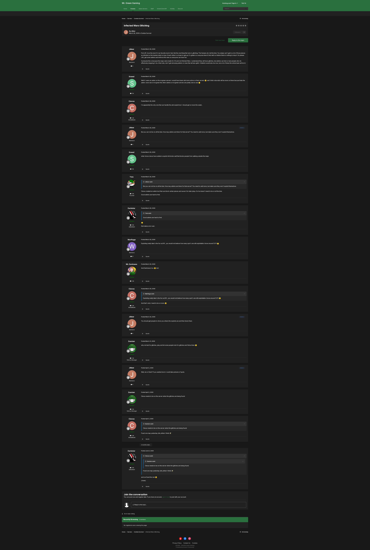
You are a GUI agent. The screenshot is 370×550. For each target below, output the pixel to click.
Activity (172, 8)
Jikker (131, 49)
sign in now (165, 497)
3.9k (132, 193)
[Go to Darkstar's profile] (132, 215)
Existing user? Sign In (229, 3)
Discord (180, 8)
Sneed (131, 77)
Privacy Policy (177, 543)
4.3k (132, 281)
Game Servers (143, 8)
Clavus (132, 101)
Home (125, 8)
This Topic (238, 8)
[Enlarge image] (206, 80)
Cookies (194, 543)
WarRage (132, 240)
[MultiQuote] (142, 69)
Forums (133, 8)
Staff (152, 8)
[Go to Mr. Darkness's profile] (132, 271)
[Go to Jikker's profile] (126, 32)
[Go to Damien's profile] (132, 348)
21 (132, 256)
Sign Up (244, 3)
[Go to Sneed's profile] (132, 83)
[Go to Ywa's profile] (132, 183)
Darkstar (131, 208)
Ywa (131, 177)
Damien (131, 341)
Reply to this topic (238, 40)
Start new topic (220, 40)
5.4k (132, 118)
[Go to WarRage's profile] (132, 246)
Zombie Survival (146, 33)
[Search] (246, 8)
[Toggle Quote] (144, 182)
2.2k (132, 358)
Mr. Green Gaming (131, 3)
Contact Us (186, 543)
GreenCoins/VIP (162, 8)
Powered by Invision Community (185, 547)
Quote (147, 69)
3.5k (132, 225)
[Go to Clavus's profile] (132, 108)
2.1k (132, 93)
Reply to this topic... (140, 504)
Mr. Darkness (131, 264)
